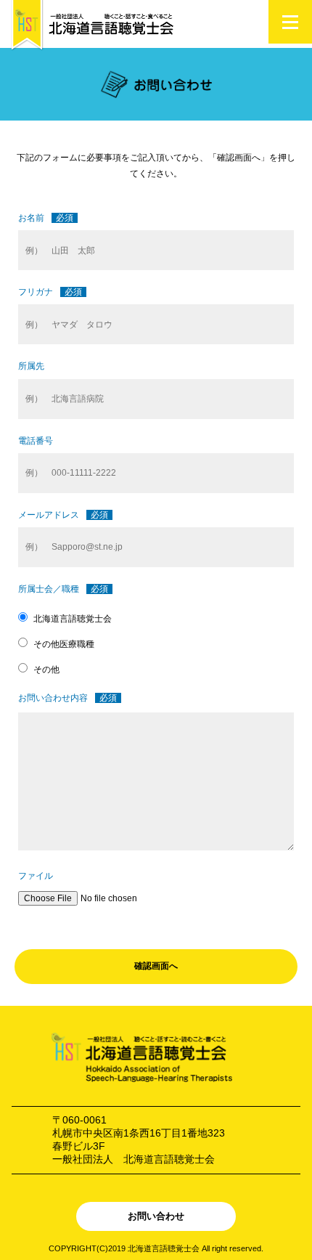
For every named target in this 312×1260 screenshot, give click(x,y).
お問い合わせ (156, 1216)
